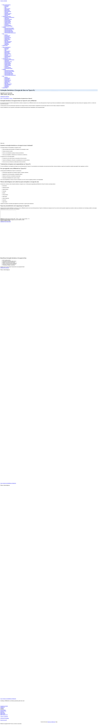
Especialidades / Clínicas (7, 98)
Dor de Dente (6, 36)
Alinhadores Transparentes (9, 17)
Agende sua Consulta (2, 708)
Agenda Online (5, 45)
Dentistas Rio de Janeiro (9, 70)
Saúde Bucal (6, 44)
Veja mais (6, 15)
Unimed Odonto (7, 14)
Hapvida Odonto (7, 8)
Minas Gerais (2, 712)
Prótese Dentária (7, 25)
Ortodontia (6, 24)
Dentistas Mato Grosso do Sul (10, 32)
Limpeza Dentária (7, 23)
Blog (3, 33)
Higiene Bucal (6, 38)
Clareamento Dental (8, 19)
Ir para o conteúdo (3, 0)
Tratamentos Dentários (6, 16)
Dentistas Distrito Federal (9, 28)
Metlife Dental (7, 10)
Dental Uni (6, 6)
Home (1, 98)
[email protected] (3, 720)
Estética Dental (7, 20)
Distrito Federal (3, 710)
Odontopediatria (7, 42)
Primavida (6, 12)
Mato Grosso (2, 713)
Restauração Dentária (8, 26)
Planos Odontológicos (6, 4)
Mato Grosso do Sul (4, 714)
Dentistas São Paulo (8, 29)
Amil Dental (6, 5)
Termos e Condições (4, 716)
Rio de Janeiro (3, 709)
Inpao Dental (6, 9)
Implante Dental (7, 22)
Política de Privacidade (4, 718)
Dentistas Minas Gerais (8, 30)
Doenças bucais (7, 35)
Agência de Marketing (51, 721)
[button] (49, 143)
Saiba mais (2, 143)
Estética (6, 34)
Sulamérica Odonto (7, 13)
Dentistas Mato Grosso (8, 31)
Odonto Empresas (7, 11)
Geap (5, 7)
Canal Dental (6, 18)
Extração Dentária (7, 21)
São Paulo (2, 711)
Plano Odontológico (8, 41)
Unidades (4, 27)
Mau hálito (6, 40)
